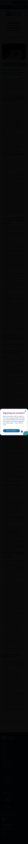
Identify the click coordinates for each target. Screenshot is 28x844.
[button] (26, 411)
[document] (14, 422)
